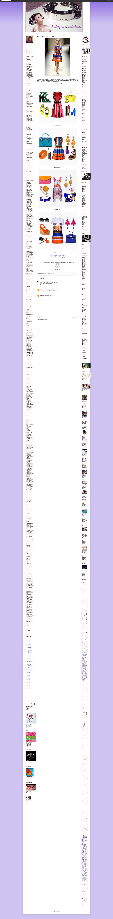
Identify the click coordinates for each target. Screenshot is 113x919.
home (86, 708)
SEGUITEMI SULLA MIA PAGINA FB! (84, 353)
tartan (82, 845)
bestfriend (83, 614)
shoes (83, 818)
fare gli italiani (84, 678)
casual (86, 631)
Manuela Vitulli (42, 289)
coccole (83, 643)
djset (83, 665)
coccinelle (84, 642)
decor (85, 657)
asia (85, 599)
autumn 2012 (84, 604)
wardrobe (86, 872)
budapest (83, 626)
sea (83, 816)
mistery (85, 754)
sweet (82, 843)
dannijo (83, 656)
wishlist (84, 883)
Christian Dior (84, 635)
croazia (85, 651)
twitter (85, 861)
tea (84, 845)
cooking (86, 646)
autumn (83, 603)
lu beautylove (42, 295)
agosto (28, 648)
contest (83, 646)
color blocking (84, 645)
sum (86, 836)
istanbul (84, 716)
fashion (83, 679)
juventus (83, 721)
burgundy (83, 628)
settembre (29, 647)
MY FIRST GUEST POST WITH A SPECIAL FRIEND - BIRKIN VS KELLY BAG (84, 457)
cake (83, 629)
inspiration (83, 713)
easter (82, 671)
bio (85, 616)
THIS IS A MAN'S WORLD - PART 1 (84, 401)
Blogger (58, 911)
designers (83, 658)
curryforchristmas (84, 654)
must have (84, 758)
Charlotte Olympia (84, 633)
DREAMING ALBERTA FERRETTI (29, 656)
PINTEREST (57, 265)
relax (82, 809)
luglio (28, 672)
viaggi (83, 865)
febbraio (28, 679)
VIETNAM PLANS (30, 653)
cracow (84, 649)
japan (82, 719)
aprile (28, 676)
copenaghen (84, 647)
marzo (28, 678)
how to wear (85, 709)
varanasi (86, 863)
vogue (82, 871)
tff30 (86, 846)
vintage (83, 868)
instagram (83, 714)
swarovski (84, 842)
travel (82, 858)
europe (82, 676)
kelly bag (86, 722)
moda (82, 756)
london (84, 730)
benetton (86, 611)
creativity (83, 650)
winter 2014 (85, 882)
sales (86, 813)
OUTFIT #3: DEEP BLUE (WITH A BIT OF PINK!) (84, 515)
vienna (85, 866)
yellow (85, 885)
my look (84, 772)
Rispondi (41, 292)
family (84, 677)
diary (82, 663)
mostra (85, 756)
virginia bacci (83, 869)
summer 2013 (84, 839)
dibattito (85, 663)
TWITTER (57, 264)
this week (83, 851)
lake (83, 725)
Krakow (86, 723)
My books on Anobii (84, 289)
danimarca (84, 655)
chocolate (83, 634)
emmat (82, 673)
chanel (83, 632)
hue (83, 710)
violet (85, 868)
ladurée (86, 724)
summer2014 (84, 840)
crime (86, 650)
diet (82, 664)
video (82, 866)
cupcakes (86, 652)
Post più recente (39, 317)
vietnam (83, 867)
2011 (27, 685)
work (85, 884)
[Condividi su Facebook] (52, 273)
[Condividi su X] (50, 273)
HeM (82, 704)
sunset (86, 841)
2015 (27, 640)
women (83, 884)
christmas (85, 637)
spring (84, 824)
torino (82, 856)
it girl (86, 717)
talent (85, 843)
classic (83, 641)
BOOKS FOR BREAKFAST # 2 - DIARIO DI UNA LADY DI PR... (30, 666)
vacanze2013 (83, 862)
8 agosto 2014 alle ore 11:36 (49, 289)
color (85, 644)
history (85, 706)
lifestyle (83, 728)
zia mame (84, 888)
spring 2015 (84, 828)
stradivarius (83, 829)
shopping (83, 819)
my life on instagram (84, 770)
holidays (83, 708)
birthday (86, 617)
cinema (86, 639)
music (86, 757)
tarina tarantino (84, 844)
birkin (82, 617)
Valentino (83, 863)
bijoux (82, 615)
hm (82, 707)
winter (82, 880)
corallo (82, 648)
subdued (86, 835)
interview (83, 715)
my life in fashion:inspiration (84, 768)
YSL (82, 886)
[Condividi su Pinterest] (53, 273)
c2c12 (86, 628)
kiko (83, 723)
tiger (86, 852)
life (83, 727)
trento (83, 860)
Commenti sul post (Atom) (44, 319)
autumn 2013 (84, 605)
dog (85, 666)
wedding (84, 873)
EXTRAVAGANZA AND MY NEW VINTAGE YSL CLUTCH (84, 417)
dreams (85, 668)
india (84, 712)
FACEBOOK (57, 263)
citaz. (84, 640)
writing (82, 885)
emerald (85, 671)
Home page (57, 317)
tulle (85, 860)
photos (86, 794)
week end (83, 874)
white (82, 878)
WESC (86, 876)
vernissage (84, 864)
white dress (85, 878)
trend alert (86, 859)
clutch (86, 641)
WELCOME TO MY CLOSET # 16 (30, 662)
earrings (83, 670)
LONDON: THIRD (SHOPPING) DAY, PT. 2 (84, 496)
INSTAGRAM (57, 266)
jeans (85, 719)
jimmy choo (84, 720)
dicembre (29, 643)
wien (83, 879)
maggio (28, 675)
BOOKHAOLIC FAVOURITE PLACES (29, 670)
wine (85, 879)
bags (82, 607)
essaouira (86, 674)
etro (85, 675)
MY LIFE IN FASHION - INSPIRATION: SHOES (84, 553)
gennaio (28, 680)
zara (86, 887)
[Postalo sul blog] (49, 273)
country (86, 648)
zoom (82, 889)
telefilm (84, 846)
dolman (83, 667)
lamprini (86, 725)
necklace (83, 777)
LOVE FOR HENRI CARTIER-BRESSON (84, 533)
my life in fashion (84, 760)
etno (83, 675)
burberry (83, 627)
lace (83, 724)
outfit (82, 789)
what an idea (84, 877)
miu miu (83, 755)
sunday (83, 841)
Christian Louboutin (84, 636)
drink (82, 669)
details (83, 661)
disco (84, 664)
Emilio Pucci (84, 672)
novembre (29, 644)
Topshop (84, 855)
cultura (82, 652)
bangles (83, 610)
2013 (27, 682)
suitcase (84, 836)
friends (83, 689)
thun (86, 851)
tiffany (83, 852)
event (86, 676)
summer (84, 837)
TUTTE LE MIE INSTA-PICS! (84, 359)
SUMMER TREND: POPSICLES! (29, 659)
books (83, 621)
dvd (85, 669)
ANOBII (57, 267)
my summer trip (84, 773)
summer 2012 (84, 838)
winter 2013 (85, 881)
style (86, 834)
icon (85, 710)
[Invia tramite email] (48, 273)
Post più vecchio (75, 317)
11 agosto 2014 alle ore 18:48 (49, 295)
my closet (83, 759)
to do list (83, 853)
